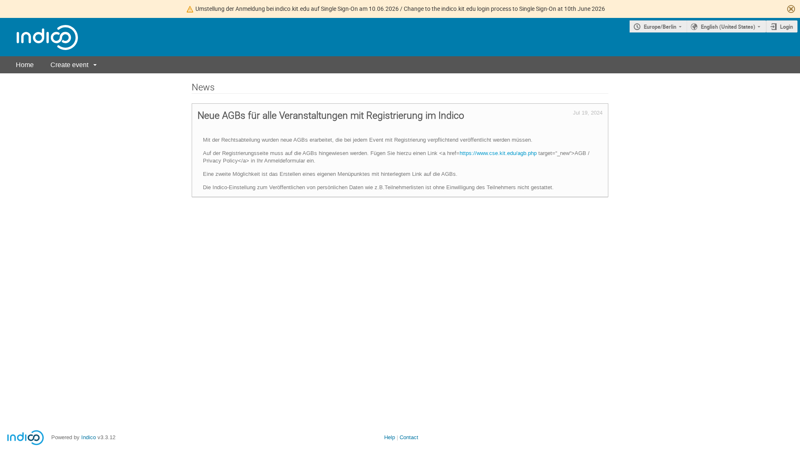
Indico (88, 437)
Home (25, 64)
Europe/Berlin (660, 26)
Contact (409, 437)
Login (786, 26)
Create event (69, 64)
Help (389, 437)
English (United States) (728, 26)
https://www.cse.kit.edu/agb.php (498, 153)
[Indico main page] (39, 37)
